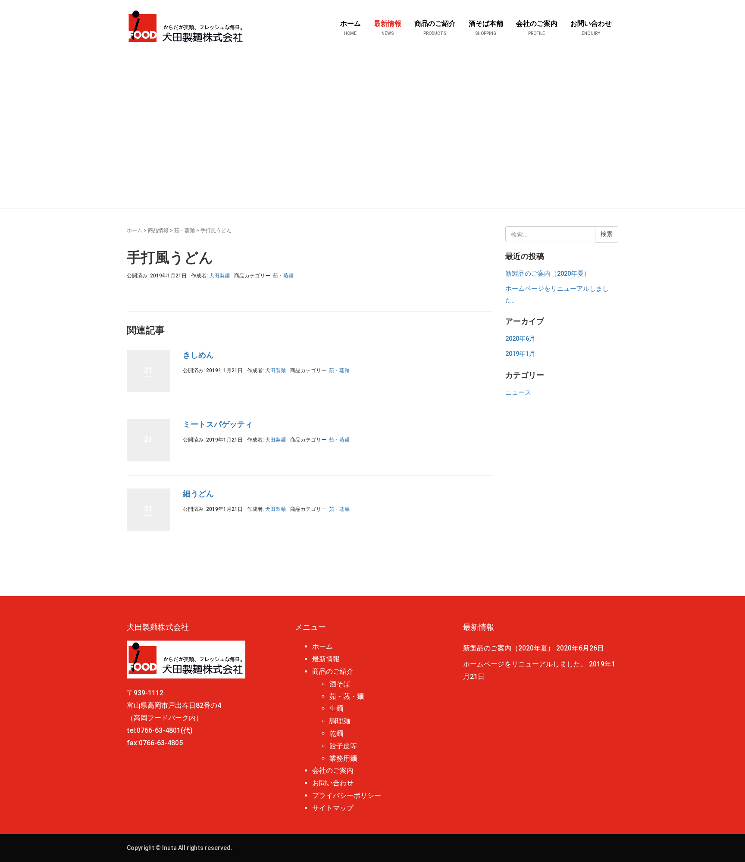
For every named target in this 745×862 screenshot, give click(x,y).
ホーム (134, 230)
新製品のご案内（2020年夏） (547, 273)
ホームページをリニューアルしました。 (525, 664)
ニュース (518, 392)
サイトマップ (333, 808)
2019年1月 (520, 354)
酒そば (339, 684)
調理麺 (339, 721)
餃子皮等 (343, 746)
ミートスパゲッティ (218, 424)
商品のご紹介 (333, 671)
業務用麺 (343, 758)
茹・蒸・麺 (346, 696)
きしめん (198, 354)
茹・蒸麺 (184, 230)
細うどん (198, 493)
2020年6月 (520, 338)
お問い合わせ (333, 783)
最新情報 (326, 659)
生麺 (336, 708)
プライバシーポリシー (346, 795)
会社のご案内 (333, 770)
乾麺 (336, 733)
